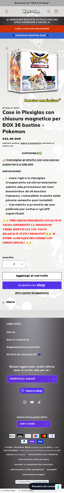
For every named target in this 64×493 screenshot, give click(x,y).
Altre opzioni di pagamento (32, 293)
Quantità (7, 258)
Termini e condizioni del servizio (33, 465)
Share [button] (10, 302)
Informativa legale (33, 475)
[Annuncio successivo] (58, 28)
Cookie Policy (41, 482)
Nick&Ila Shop (22, 447)
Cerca (11, 332)
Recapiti (52, 470)
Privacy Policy (25, 482)
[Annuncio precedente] (6, 28)
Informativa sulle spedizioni (27, 470)
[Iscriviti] (53, 379)
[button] (6, 11)
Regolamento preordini (23, 347)
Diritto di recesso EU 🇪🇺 (24, 354)
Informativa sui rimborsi (43, 455)
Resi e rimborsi (18, 340)
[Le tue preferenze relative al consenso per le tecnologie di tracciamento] (58, 487)
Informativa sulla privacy (33, 460)
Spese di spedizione (31, 143)
